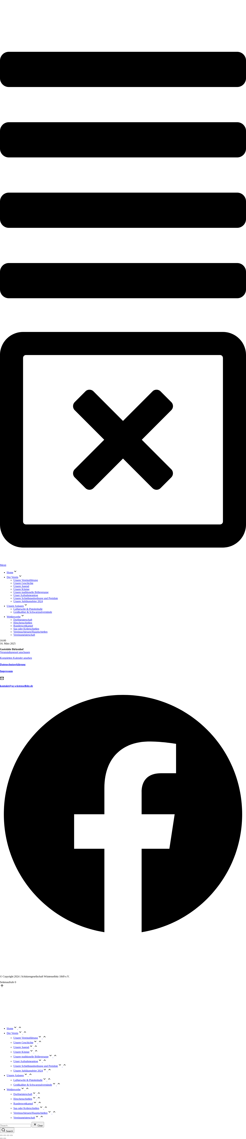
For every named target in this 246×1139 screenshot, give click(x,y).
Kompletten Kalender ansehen (16, 658)
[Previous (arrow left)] (1, 1138)
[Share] (4, 1135)
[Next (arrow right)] (4, 1138)
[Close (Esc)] (1, 1135)
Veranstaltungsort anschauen (15, 652)
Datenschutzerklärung (12, 664)
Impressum (6, 671)
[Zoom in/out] (11, 1135)
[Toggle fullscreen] (8, 1135)
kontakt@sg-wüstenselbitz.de (16, 686)
